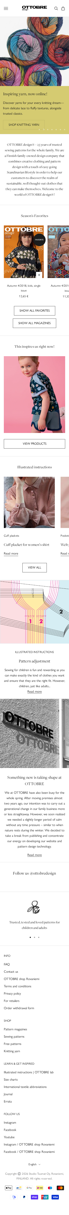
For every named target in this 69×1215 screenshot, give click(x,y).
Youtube (9, 1137)
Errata (8, 1101)
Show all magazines (34, 323)
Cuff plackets (11, 535)
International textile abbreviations (25, 1087)
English (32, 1164)
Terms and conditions (17, 986)
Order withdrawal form (19, 1008)
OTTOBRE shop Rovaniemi (21, 979)
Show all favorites (35, 310)
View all (34, 567)
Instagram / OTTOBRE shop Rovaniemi (29, 1144)
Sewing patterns (14, 1036)
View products (34, 443)
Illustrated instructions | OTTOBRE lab (29, 1072)
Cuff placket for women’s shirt (26, 544)
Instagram (10, 1122)
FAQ (7, 964)
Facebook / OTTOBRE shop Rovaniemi (29, 1152)
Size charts (11, 1079)
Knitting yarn (12, 1051)
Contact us (11, 971)
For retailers (11, 1001)
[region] (34, 75)
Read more (11, 553)
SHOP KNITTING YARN (24, 125)
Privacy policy (12, 993)
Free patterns (12, 1044)
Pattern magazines (15, 1029)
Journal (8, 1094)
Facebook (10, 1130)
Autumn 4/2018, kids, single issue (23, 288)
